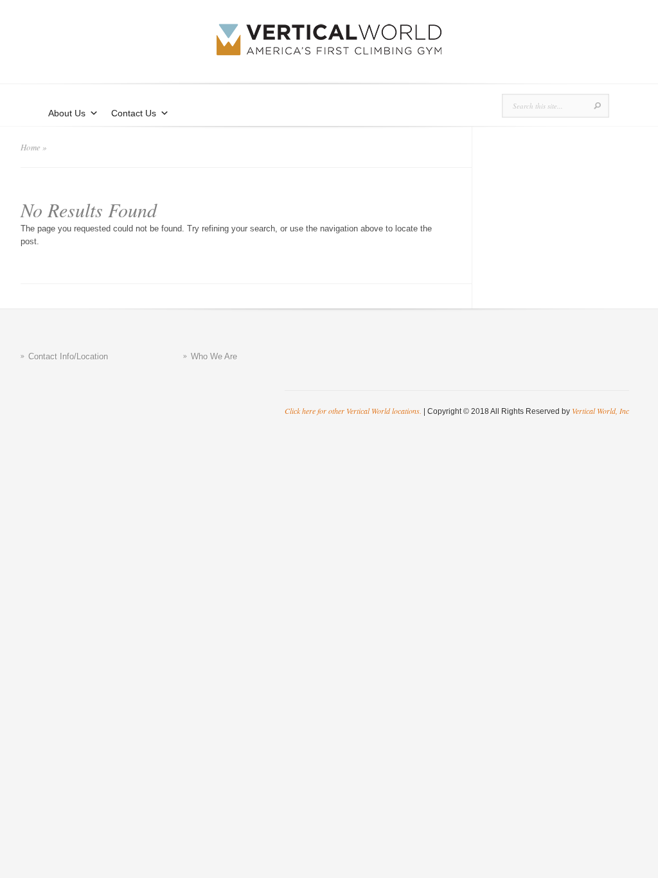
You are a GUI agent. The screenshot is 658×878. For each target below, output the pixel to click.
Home (30, 147)
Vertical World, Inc (600, 411)
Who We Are (214, 356)
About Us (66, 113)
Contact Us (133, 113)
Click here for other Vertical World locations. (353, 411)
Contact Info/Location (68, 356)
